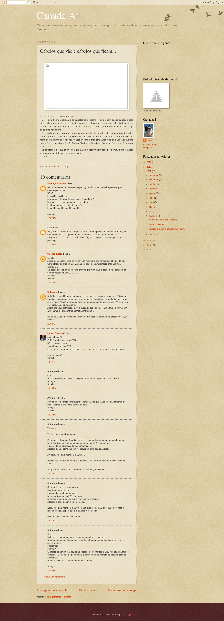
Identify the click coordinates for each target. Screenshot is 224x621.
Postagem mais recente (52, 590)
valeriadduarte (54, 254)
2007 (149, 245)
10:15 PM (52, 388)
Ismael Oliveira (55, 333)
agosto (152, 193)
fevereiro (153, 216)
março (152, 211)
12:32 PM (52, 218)
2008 (149, 240)
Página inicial (87, 590)
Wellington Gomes (56, 183)
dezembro (154, 175)
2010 (149, 167)
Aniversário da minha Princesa (162, 219)
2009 (149, 171)
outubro (153, 184)
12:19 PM (52, 570)
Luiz (49, 227)
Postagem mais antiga (122, 590)
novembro (154, 179)
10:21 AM (51, 520)
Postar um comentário (54, 577)
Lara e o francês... (157, 224)
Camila (149, 140)
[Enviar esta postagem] (66, 166)
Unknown (52, 292)
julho (151, 198)
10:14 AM (51, 473)
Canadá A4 (59, 15)
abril (151, 207)
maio (151, 202)
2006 (149, 249)
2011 (149, 162)
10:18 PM (52, 415)
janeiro (152, 234)
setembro (154, 188)
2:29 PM (51, 324)
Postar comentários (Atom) (58, 597)
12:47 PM (52, 282)
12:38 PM (52, 244)
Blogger (128, 614)
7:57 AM (51, 362)
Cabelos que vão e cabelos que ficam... (167, 229)
